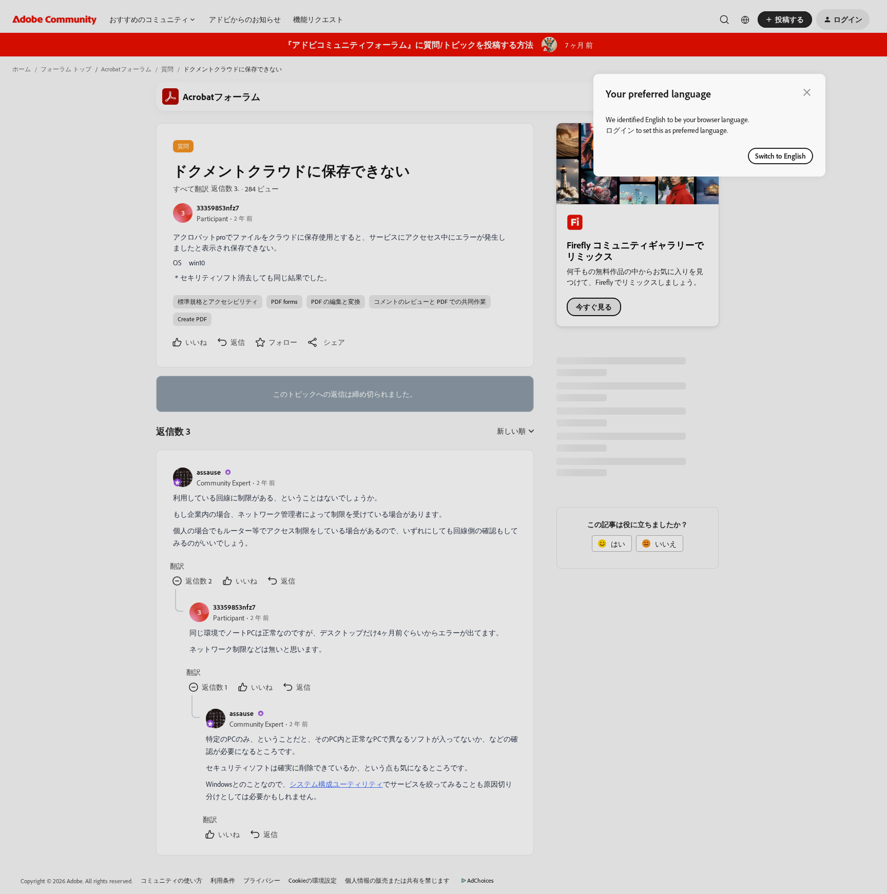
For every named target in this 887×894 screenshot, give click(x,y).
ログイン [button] (620, 130)
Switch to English (780, 155)
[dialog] (709, 125)
